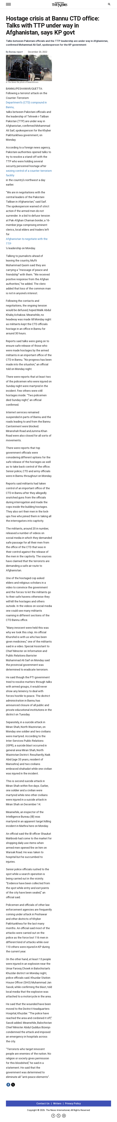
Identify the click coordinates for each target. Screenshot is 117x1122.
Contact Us (43, 1103)
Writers (57, 1103)
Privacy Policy (73, 1103)
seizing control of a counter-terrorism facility (29, 173)
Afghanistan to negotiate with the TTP (27, 241)
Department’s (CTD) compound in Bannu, (26, 105)
